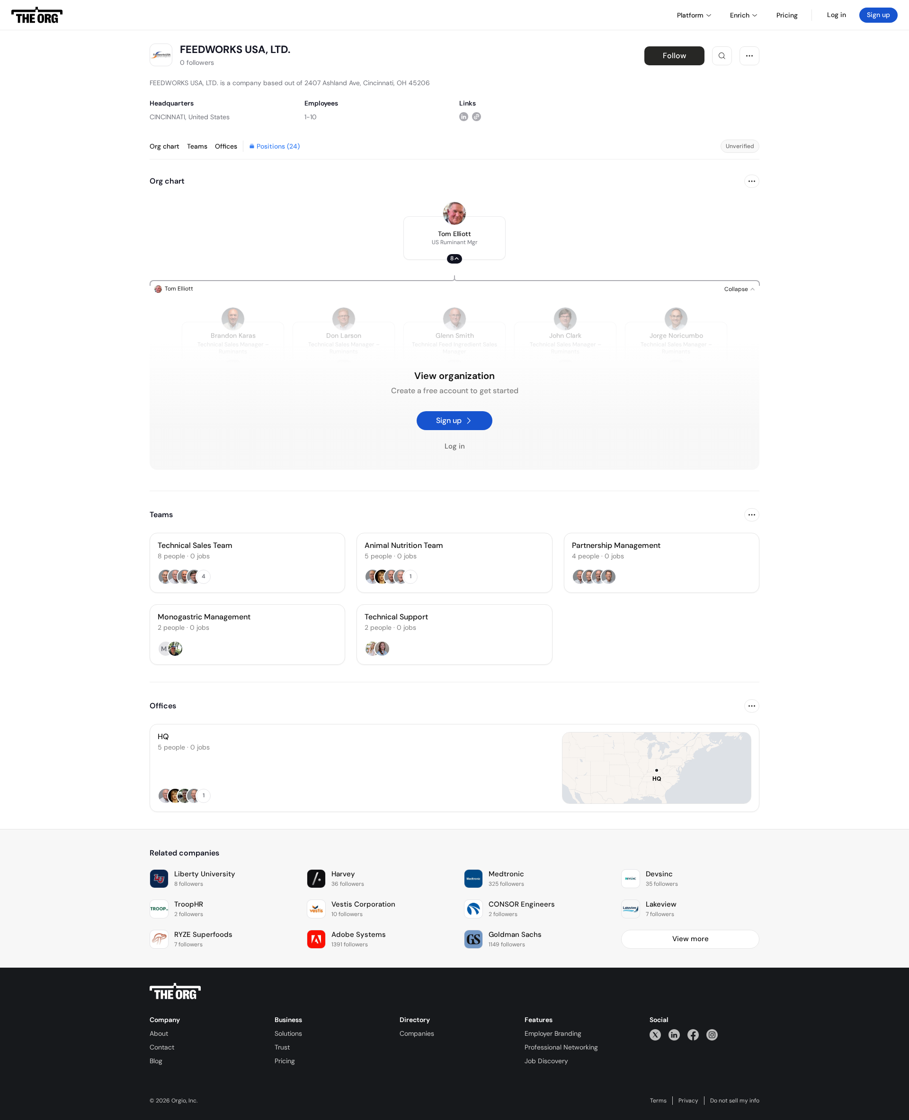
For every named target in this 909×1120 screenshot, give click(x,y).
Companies (417, 1033)
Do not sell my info (734, 1100)
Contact (162, 1047)
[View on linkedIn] (463, 116)
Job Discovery (546, 1061)
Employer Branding (553, 1033)
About (159, 1033)
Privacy (688, 1100)
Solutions (288, 1033)
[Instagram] (712, 1035)
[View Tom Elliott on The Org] (454, 213)
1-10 (310, 117)
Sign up (878, 14)
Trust (282, 1047)
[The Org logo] (175, 991)
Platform (690, 15)
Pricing (285, 1061)
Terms (658, 1100)
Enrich (739, 15)
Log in (836, 14)
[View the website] (476, 116)
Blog (156, 1061)
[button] (454, 238)
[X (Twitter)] (655, 1035)
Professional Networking (561, 1047)
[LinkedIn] (674, 1035)
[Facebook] (693, 1035)
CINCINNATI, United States (190, 117)
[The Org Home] (36, 15)
